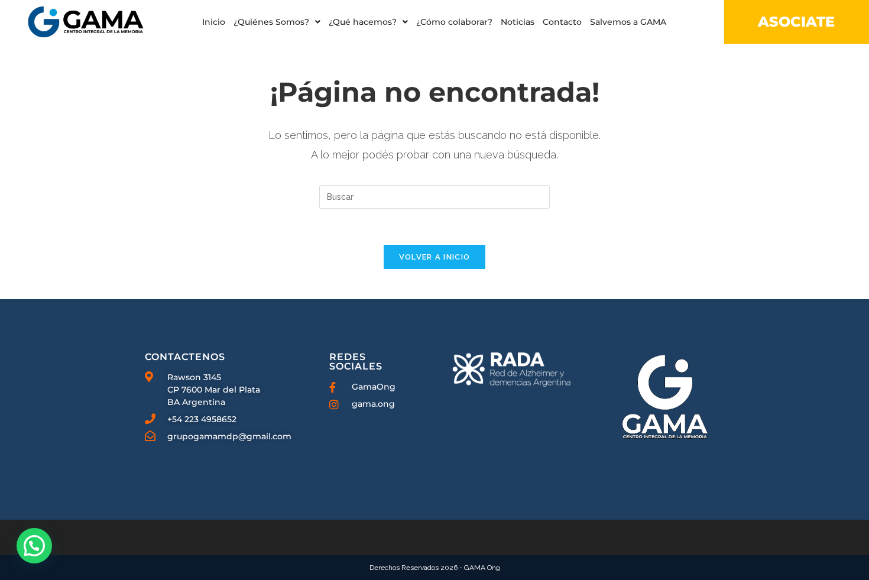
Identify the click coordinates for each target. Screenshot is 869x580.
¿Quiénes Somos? (271, 22)
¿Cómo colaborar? (454, 22)
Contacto (562, 22)
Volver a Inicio (435, 256)
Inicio (213, 22)
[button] (277, 22)
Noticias (517, 22)
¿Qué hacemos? (363, 22)
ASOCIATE (796, 21)
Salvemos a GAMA (628, 22)
